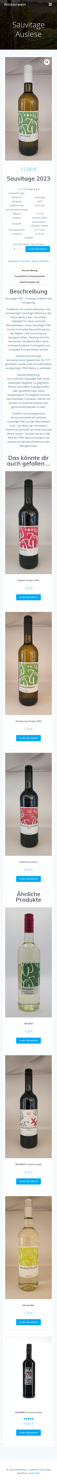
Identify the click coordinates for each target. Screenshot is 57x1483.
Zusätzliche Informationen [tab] (29, 276)
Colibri (37, 1473)
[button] (47, 62)
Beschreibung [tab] (30, 270)
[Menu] (50, 4)
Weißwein (44, 261)
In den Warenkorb (37, 249)
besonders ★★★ (29, 261)
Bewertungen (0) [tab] (29, 282)
